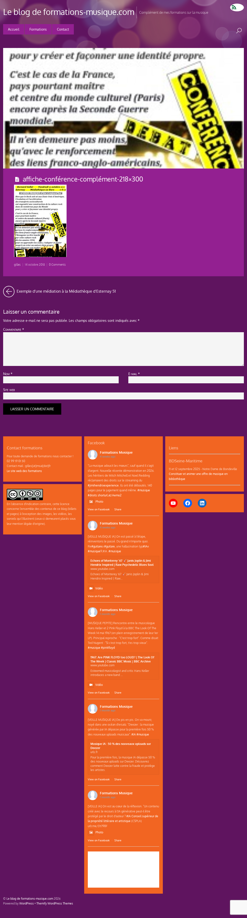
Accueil (13, 29)
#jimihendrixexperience (103, 485)
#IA (145, 546)
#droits (92, 495)
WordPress (26, 903)
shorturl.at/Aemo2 (110, 495)
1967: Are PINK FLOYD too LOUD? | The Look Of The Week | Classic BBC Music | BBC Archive (122, 659)
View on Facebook (99, 509)
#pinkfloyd (108, 647)
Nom (8, 373)
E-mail (134, 373)
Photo (99, 501)
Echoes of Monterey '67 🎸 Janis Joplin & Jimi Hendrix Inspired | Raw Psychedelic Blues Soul (122, 563)
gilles (17, 264)
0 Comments (57, 264)
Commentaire (13, 329)
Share (117, 509)
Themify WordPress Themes (54, 903)
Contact (63, 29)
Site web (9, 389)
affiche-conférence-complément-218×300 (83, 179)
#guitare (96, 546)
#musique (143, 490)
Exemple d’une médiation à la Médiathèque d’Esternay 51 (66, 290)
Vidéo (99, 588)
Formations (38, 29)
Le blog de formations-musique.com (30, 898)
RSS (237, 7)
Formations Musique (116, 452)
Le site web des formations (24, 471)
